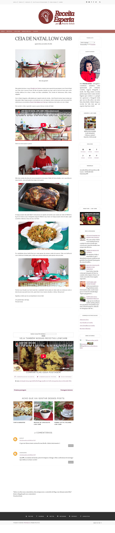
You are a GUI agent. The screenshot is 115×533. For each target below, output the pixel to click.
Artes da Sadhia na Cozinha (87, 326)
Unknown (23, 452)
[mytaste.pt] (83, 344)
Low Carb (48, 381)
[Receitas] (90, 344)
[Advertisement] (43, 322)
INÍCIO (15, 2)
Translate (92, 44)
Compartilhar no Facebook (25, 376)
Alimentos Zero (84, 320)
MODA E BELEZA (26, 31)
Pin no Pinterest (66, 376)
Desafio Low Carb (35, 88)
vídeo (70, 381)
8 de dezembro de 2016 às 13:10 (27, 440)
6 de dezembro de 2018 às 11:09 (27, 455)
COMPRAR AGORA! (90, 129)
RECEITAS (9, 31)
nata (59, 381)
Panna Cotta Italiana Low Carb (37, 102)
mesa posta (55, 381)
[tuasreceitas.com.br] (92, 340)
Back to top (97, 522)
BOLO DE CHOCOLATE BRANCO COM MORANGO (92, 267)
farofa (35, 381)
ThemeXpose (27, 522)
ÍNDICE (21, 2)
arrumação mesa (24, 381)
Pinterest (96, 157)
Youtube (90, 151)
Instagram (83, 151)
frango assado (42, 381)
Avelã (22, 438)
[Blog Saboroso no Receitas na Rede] (90, 348)
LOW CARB (17, 31)
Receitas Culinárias (85, 328)
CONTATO (28, 2)
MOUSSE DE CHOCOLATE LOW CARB (42, 423)
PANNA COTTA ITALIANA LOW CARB (62, 423)
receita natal (64, 381)
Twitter (90, 157)
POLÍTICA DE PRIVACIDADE (40, 2)
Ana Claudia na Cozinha (86, 323)
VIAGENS (35, 31)
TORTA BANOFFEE (19, 422)
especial (31, 381)
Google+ (83, 157)
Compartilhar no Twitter (47, 376)
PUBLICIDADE (53, 2)
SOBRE (61, 2)
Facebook (97, 151)
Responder (71, 445)
